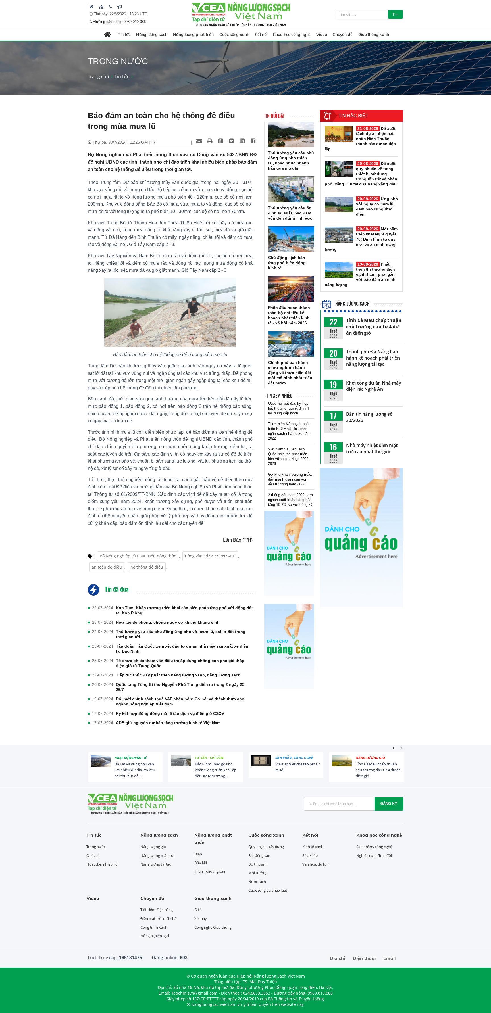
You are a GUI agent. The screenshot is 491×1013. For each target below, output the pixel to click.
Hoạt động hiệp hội (102, 864)
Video (321, 34)
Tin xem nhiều (279, 395)
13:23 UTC (138, 14)
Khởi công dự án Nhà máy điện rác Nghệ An (373, 386)
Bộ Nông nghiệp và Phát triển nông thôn (138, 556)
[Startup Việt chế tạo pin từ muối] (261, 765)
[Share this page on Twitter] (231, 141)
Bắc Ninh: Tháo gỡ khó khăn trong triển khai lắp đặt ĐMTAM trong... (215, 769)
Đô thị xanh (258, 864)
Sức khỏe (310, 855)
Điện (198, 854)
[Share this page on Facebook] (253, 141)
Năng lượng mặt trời (157, 855)
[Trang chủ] (92, 6)
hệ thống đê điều (146, 567)
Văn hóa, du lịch (315, 864)
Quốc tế (92, 855)
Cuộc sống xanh (234, 34)
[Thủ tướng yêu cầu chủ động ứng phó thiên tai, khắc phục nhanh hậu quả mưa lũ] (291, 135)
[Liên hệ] (110, 6)
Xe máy (200, 918)
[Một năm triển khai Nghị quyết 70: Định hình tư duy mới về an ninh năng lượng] (339, 235)
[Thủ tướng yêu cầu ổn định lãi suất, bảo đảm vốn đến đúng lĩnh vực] (291, 189)
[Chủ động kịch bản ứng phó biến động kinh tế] (291, 239)
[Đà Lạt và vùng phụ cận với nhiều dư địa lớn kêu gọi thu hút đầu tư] (101, 765)
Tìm (395, 14)
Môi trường (257, 872)
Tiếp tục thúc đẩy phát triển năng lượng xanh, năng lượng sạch (178, 675)
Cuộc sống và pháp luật (267, 890)
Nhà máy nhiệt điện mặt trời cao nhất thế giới (372, 448)
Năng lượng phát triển (193, 34)
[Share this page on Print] (210, 141)
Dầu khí (200, 862)
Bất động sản (259, 855)
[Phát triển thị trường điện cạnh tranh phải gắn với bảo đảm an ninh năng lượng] (339, 270)
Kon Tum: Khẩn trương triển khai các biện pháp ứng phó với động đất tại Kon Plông (184, 610)
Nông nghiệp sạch (155, 935)
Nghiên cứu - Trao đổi (374, 855)
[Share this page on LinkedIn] (242, 141)
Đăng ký (388, 803)
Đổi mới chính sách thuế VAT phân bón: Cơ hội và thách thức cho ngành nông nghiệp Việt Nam (180, 701)
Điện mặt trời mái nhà (158, 918)
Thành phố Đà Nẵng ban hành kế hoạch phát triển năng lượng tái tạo (373, 357)
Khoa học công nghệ (292, 34)
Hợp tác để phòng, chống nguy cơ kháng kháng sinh (168, 622)
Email (389, 958)
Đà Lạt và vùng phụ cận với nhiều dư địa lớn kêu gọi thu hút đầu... (135, 769)
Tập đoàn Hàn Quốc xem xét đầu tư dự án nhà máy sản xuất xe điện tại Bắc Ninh (182, 648)
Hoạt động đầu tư (131, 757)
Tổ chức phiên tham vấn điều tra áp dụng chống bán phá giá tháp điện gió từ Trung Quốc (180, 663)
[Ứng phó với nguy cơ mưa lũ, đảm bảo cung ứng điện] (339, 204)
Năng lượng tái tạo (155, 864)
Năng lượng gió (370, 757)
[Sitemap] (101, 6)
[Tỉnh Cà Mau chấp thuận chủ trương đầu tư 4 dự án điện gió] (342, 765)
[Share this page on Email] (199, 141)
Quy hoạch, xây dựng (266, 846)
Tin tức (124, 34)
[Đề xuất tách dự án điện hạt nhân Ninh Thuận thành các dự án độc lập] (339, 134)
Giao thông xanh (373, 34)
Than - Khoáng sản (209, 871)
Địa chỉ (337, 958)
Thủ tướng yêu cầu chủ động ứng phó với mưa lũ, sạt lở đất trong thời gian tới (181, 634)
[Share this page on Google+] (220, 141)
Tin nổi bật (274, 115)
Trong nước (95, 846)
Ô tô (198, 909)
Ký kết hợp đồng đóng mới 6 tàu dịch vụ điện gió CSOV (170, 713)
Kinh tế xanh (312, 846)
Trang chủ (98, 76)
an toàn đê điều (107, 567)
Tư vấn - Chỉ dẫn (209, 757)
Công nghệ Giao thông (213, 927)
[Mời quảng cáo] (119, 6)
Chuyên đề (343, 34)
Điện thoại (364, 958)
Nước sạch (257, 881)
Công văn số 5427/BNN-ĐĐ (210, 556)
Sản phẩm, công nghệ (294, 757)
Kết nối (261, 34)
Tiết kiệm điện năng (156, 909)
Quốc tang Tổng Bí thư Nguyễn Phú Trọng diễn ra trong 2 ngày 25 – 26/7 (182, 687)
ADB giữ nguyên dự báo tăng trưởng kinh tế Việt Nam (168, 722)
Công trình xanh (153, 927)
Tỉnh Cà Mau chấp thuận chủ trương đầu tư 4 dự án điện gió (373, 326)
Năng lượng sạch (152, 34)
